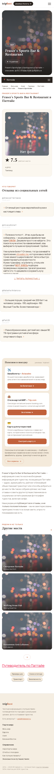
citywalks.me (22, 254)
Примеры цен (17, 674)
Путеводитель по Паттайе (23, 665)
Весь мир (14, 86)
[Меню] (49, 3)
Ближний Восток (9, 739)
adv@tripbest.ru (24, 719)
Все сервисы (14, 461)
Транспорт (17, 679)
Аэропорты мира (10, 749)
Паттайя (41, 86)
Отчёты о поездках (11, 752)
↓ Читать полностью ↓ (27, 278)
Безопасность (35, 679)
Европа (6, 732)
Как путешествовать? (12, 756)
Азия (23, 86)
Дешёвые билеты (23, 4)
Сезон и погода (35, 674)
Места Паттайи (9, 88)
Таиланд (31, 86)
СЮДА (12, 240)
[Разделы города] (49, 80)
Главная (5, 86)
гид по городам (42, 767)
